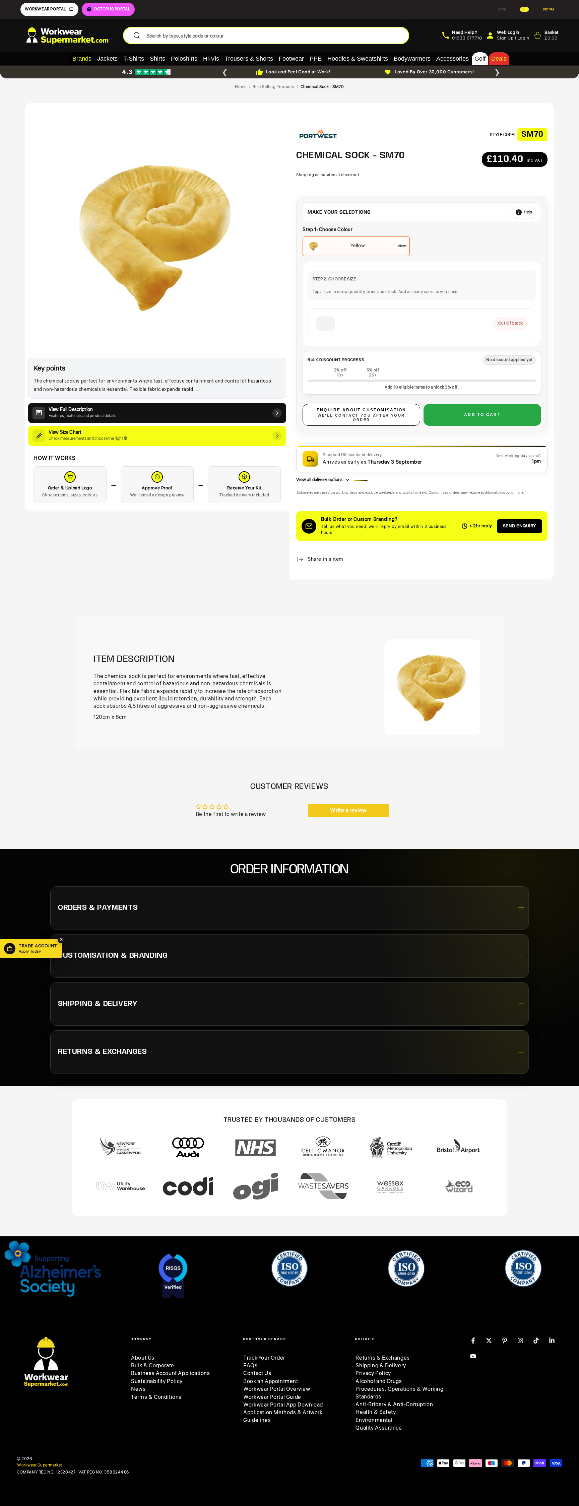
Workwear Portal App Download (283, 1405)
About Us (142, 1358)
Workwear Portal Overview (276, 1389)
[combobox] (274, 35)
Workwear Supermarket (39, 1465)
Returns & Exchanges (382, 1358)
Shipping (305, 175)
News (138, 1389)
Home (240, 86)
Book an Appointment (270, 1381)
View (402, 246)
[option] (356, 246)
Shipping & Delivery (381, 1365)
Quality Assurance (379, 1428)
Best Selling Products (273, 86)
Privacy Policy (373, 1373)
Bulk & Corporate (152, 1365)
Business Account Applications (170, 1373)
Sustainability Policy (157, 1381)
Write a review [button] (348, 810)
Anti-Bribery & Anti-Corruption (394, 1404)
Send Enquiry (519, 526)
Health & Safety (376, 1412)
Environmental (374, 1420)
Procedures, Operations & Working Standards (399, 1392)
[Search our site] (137, 35)
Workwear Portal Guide (272, 1397)
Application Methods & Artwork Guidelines (282, 1416)
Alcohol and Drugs (379, 1381)
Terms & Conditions (156, 1397)
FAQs (250, 1365)
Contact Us (257, 1373)
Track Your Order (264, 1358)
